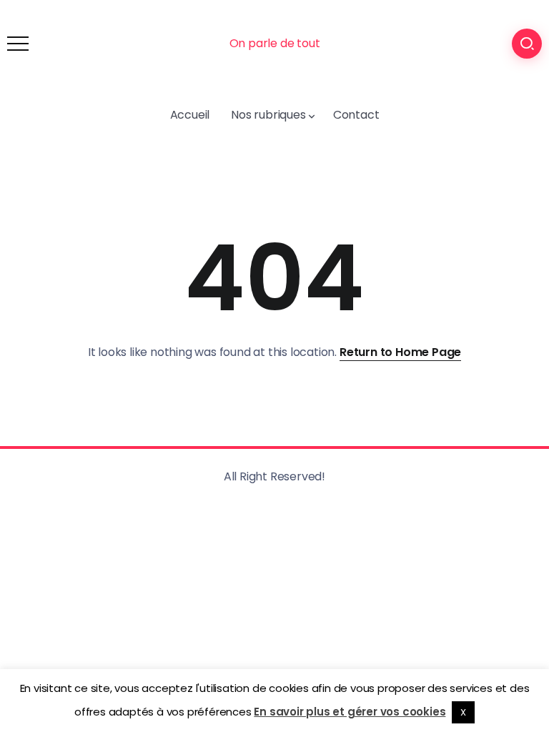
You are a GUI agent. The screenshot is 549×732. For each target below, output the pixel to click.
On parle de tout (274, 43)
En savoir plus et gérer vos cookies (349, 711)
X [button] (463, 712)
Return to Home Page (400, 352)
